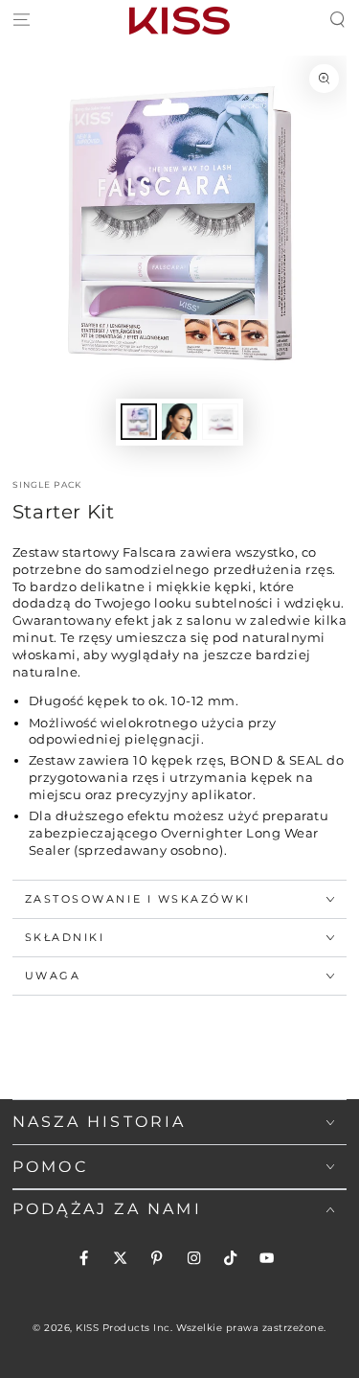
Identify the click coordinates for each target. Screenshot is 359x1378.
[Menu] (21, 20)
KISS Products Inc (123, 1327)
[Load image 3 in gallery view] (219, 421)
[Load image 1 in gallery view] (138, 421)
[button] (338, 20)
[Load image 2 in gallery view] (179, 421)
